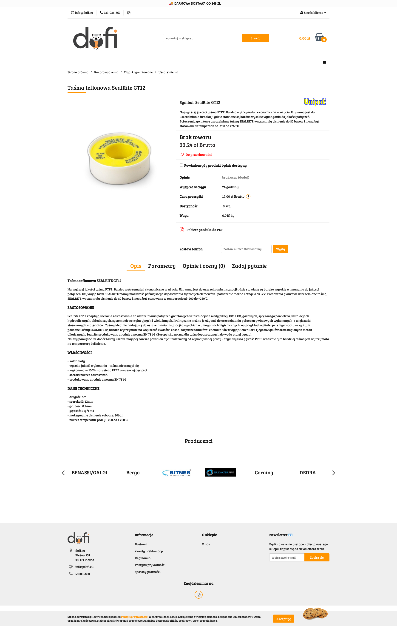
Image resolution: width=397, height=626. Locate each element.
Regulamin (142, 558)
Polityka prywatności (150, 565)
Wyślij (280, 249)
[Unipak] (315, 102)
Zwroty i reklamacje (149, 551)
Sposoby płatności (148, 571)
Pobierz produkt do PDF (205, 229)
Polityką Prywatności (134, 616)
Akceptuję (283, 618)
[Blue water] (220, 472)
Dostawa (141, 544)
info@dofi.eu (84, 566)
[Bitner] (176, 472)
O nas (206, 544)
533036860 (82, 574)
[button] (144, 535)
